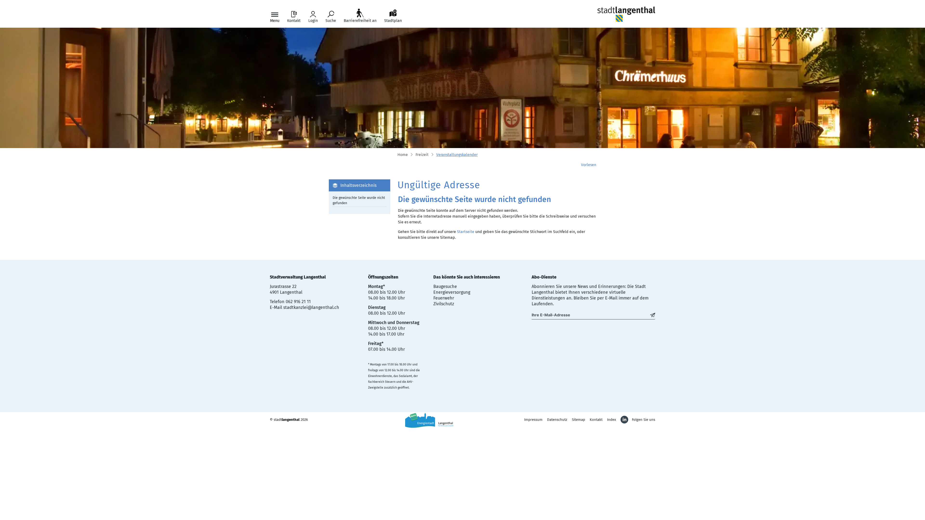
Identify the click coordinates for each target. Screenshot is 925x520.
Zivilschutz (443, 303)
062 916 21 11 (298, 301)
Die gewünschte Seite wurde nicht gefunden (359, 200)
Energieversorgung (451, 292)
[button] (422, 155)
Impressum (533, 419)
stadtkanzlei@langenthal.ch (311, 307)
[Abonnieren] (652, 314)
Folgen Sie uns (643, 419)
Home (402, 154)
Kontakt (596, 419)
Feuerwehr (443, 298)
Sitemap (578, 419)
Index (611, 419)
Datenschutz (557, 419)
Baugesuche (445, 286)
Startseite (465, 231)
